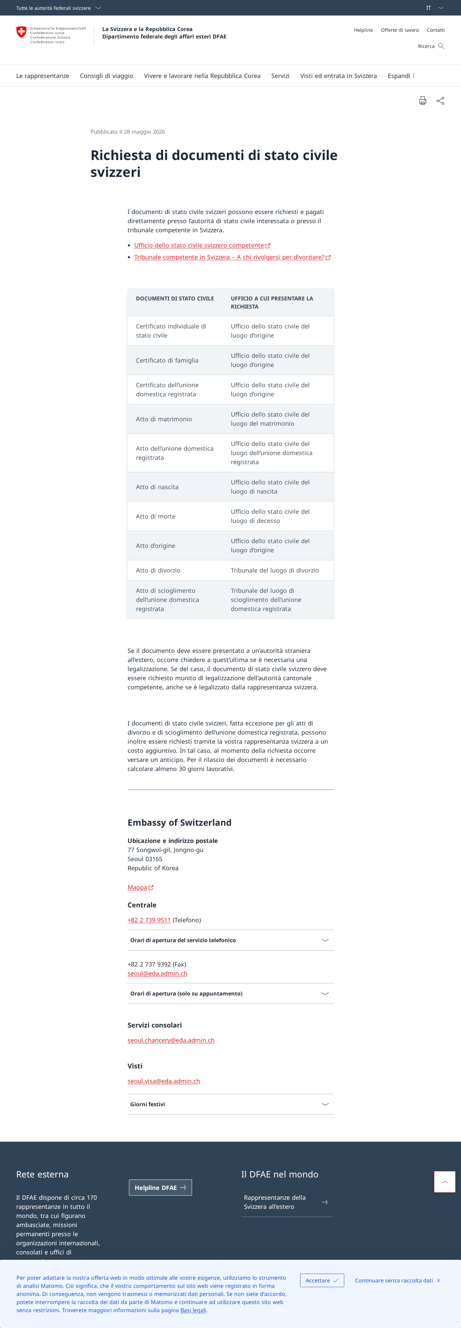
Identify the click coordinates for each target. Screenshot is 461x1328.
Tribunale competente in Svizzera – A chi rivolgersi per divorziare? (229, 257)
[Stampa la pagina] (422, 100)
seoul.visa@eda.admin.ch (164, 1081)
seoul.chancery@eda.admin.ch (171, 1040)
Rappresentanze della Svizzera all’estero (275, 1202)
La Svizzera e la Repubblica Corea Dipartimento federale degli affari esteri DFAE (164, 32)
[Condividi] (440, 100)
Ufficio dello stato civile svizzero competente (199, 245)
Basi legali (193, 1310)
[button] (43, 75)
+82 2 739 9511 (149, 920)
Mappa (137, 887)
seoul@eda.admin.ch (157, 973)
